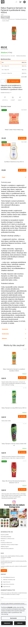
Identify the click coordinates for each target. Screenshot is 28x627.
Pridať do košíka (15, 81)
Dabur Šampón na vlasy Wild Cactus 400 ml (14, 408)
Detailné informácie (5, 92)
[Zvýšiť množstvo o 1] (6, 80)
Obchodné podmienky (6, 536)
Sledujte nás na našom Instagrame (14, 506)
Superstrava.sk (6, 582)
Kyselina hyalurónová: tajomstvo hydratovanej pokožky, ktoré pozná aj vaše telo (14, 561)
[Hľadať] (16, 2)
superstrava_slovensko (8, 584)
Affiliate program (5, 546)
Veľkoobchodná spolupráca (7, 548)
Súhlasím (19, 623)
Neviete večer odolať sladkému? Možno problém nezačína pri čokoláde (12, 556)
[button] (14, 381)
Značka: (5, 21)
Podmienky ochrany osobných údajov (9, 544)
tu (7, 614)
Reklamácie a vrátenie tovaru (7, 538)
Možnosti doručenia (21, 56)
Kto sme (3, 540)
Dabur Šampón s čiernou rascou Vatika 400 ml (14, 444)
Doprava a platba (5, 534)
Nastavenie (13, 618)
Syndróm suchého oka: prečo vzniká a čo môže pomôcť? (14, 566)
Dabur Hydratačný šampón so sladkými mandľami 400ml (14, 369)
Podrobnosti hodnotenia (21, 19)
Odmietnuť (7, 623)
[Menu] (24, 2)
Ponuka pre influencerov (6, 542)
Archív (4, 570)
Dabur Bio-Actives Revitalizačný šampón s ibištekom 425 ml (14, 481)
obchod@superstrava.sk (9, 577)
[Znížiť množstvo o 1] (6, 82)
